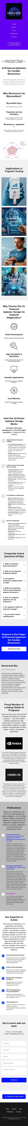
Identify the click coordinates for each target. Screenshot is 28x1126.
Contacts (14, 36)
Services (13, 27)
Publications (14, 33)
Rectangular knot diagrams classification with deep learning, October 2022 (15, 867)
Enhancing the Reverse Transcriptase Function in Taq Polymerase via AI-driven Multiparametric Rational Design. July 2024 (15, 838)
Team (14, 30)
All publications (10, 893)
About (14, 24)
